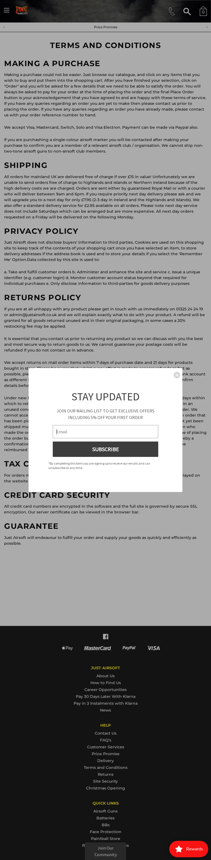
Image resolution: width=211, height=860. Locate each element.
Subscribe (105, 449)
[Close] (177, 375)
